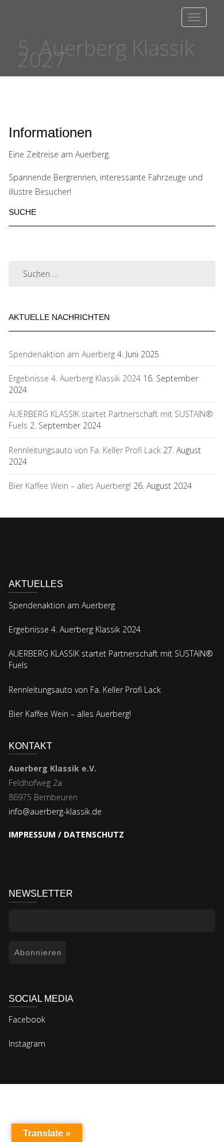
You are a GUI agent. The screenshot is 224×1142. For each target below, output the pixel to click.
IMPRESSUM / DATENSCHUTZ (66, 834)
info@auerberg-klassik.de (55, 811)
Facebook (27, 1019)
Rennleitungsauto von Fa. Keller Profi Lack (85, 450)
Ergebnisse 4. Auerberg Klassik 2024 (75, 378)
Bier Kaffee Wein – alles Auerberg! (70, 485)
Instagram (27, 1043)
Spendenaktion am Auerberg (62, 354)
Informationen (50, 132)
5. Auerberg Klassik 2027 (105, 54)
